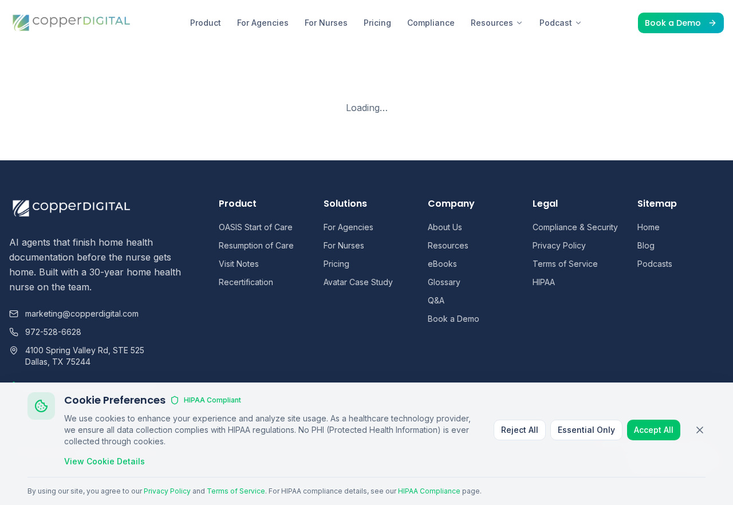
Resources (492, 22)
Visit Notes (239, 264)
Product (205, 22)
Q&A (436, 300)
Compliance (431, 22)
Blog (646, 245)
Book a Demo (673, 23)
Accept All (653, 430)
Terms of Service (565, 264)
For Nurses (326, 22)
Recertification (246, 282)
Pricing (377, 22)
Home (648, 227)
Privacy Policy (559, 245)
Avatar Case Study (358, 282)
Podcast (555, 22)
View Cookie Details (104, 461)
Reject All (519, 430)
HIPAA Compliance (429, 491)
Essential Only (586, 430)
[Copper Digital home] (72, 22)
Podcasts (654, 264)
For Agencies (263, 22)
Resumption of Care (256, 245)
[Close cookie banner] (700, 430)
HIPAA (544, 282)
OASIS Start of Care (256, 227)
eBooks (442, 264)
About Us (445, 227)
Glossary (444, 282)
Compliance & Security (575, 227)
